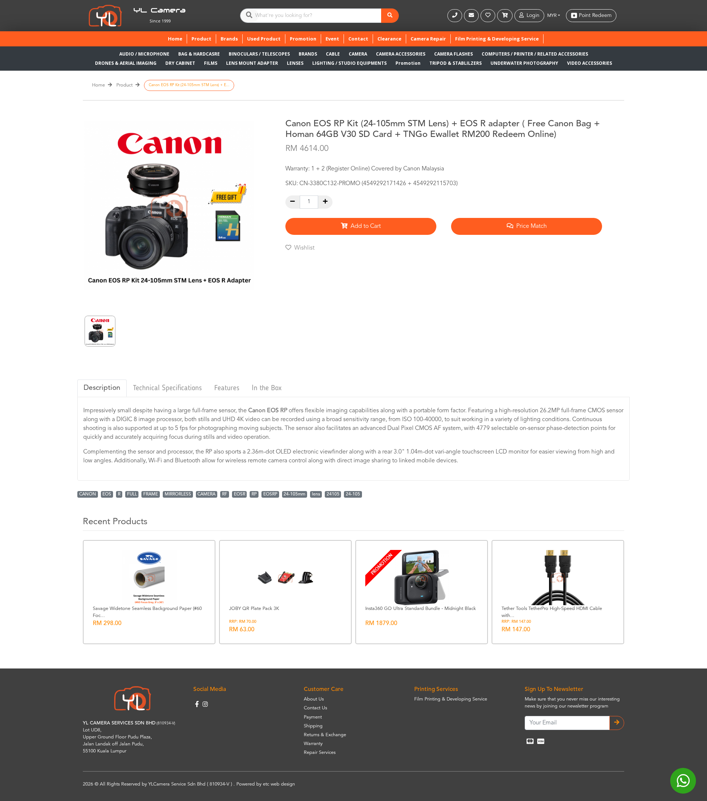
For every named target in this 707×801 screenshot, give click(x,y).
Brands (229, 38)
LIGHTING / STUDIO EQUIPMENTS (349, 63)
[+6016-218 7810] (455, 16)
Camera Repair (428, 38)
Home (177, 38)
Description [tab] (102, 388)
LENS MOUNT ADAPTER (252, 63)
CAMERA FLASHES (453, 54)
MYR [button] (552, 15)
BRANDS (308, 54)
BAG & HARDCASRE (199, 54)
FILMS (210, 63)
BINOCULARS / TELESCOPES (259, 54)
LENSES (295, 63)
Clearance (389, 38)
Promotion (303, 38)
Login (531, 15)
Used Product (264, 38)
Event (332, 38)
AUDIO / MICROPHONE (144, 54)
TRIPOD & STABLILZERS (455, 63)
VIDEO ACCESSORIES (589, 63)
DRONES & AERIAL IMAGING (125, 63)
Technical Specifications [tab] (167, 388)
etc (266, 784)
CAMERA (358, 54)
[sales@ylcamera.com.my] (472, 16)
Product (201, 38)
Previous (73, 331)
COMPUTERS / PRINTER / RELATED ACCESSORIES (535, 54)
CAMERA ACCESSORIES (400, 54)
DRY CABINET (180, 63)
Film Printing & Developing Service (497, 38)
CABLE (333, 54)
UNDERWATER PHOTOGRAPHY (524, 63)
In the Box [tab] (267, 388)
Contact (358, 38)
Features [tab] (226, 388)
